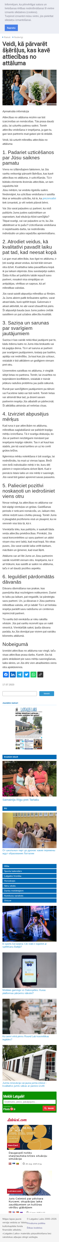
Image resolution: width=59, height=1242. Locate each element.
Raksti (7, 37)
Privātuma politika (36, 1223)
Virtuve (7, 900)
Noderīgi (18, 37)
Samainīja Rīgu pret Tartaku (20, 799)
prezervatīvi (49, 198)
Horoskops (9, 880)
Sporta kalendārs (13, 871)
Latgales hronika (12, 876)
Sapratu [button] (11, 28)
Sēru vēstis (10, 886)
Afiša (6, 866)
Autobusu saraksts (13, 895)
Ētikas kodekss (34, 1227)
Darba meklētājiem (14, 890)
